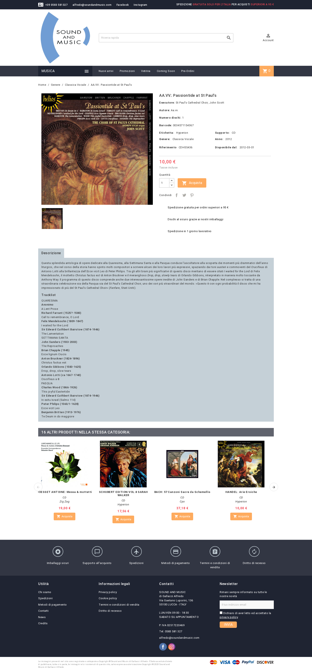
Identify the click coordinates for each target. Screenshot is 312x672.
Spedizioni (45, 598)
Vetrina (145, 71)
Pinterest (191, 195)
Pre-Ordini (187, 71)
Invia (228, 625)
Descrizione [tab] (51, 253)
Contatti (43, 610)
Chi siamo (44, 592)
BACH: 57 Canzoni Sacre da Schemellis (182, 492)
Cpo (182, 501)
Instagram (140, 4)
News (42, 617)
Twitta (184, 195)
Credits (43, 623)
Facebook (123, 4)
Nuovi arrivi (106, 71)
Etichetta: (166, 132)
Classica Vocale (183, 139)
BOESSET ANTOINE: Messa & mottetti (64, 492)
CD (234, 132)
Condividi (176, 195)
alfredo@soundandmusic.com (92, 4)
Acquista (192, 183)
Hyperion (182, 132)
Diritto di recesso (110, 610)
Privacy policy (108, 592)
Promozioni (127, 71)
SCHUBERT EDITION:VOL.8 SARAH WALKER (123, 493)
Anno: (219, 139)
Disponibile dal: (226, 147)
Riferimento (168, 147)
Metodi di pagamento (52, 604)
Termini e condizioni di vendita (119, 604)
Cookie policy (108, 598)
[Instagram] (172, 647)
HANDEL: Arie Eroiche (241, 492)
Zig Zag (65, 501)
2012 (228, 139)
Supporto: (222, 132)
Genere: (164, 139)
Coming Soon (166, 71)
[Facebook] (163, 647)
